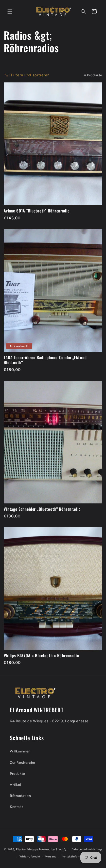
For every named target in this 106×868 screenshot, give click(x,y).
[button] (9, 11)
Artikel (15, 785)
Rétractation (20, 796)
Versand (50, 856)
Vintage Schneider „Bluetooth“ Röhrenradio (42, 509)
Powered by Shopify (53, 849)
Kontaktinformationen (76, 856)
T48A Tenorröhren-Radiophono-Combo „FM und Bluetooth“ (45, 360)
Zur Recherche (22, 763)
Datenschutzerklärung (86, 849)
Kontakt (16, 807)
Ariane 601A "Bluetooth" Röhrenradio (37, 210)
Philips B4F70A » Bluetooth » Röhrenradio (41, 655)
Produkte (17, 774)
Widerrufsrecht (29, 856)
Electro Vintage (27, 849)
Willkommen (20, 751)
